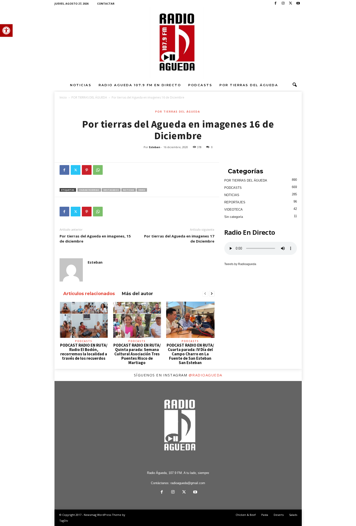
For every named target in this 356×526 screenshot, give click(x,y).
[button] (6, 30)
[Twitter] (291, 3)
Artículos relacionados (89, 293)
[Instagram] (283, 3)
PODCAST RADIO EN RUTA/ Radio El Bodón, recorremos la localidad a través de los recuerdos (84, 352)
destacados (111, 189)
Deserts (279, 515)
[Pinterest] (87, 170)
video (141, 189)
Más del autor (137, 293)
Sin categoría (233, 217)
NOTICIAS (80, 85)
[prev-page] (205, 294)
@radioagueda (205, 375)
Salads (293, 515)
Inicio (63, 97)
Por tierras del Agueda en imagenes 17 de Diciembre (179, 239)
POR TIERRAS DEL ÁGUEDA (248, 85)
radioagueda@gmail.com (187, 483)
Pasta (264, 515)
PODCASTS (200, 85)
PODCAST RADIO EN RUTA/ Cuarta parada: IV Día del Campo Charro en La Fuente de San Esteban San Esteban (190, 354)
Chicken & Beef (246, 515)
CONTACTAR (106, 3)
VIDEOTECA (233, 209)
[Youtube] (298, 3)
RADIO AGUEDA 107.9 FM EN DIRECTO (140, 85)
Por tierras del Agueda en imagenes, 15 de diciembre (95, 239)
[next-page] (212, 294)
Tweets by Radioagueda (240, 264)
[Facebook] (276, 3)
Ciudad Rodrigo (89, 189)
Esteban (154, 147)
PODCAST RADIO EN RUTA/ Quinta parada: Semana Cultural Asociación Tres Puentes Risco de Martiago (137, 354)
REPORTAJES (234, 202)
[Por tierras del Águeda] (178, 43)
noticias (128, 189)
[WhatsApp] (98, 170)
